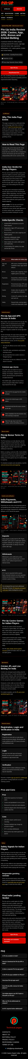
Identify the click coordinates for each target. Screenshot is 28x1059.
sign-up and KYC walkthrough (19, 777)
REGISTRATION (9, 13)
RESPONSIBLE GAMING (10, 1042)
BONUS (3, 17)
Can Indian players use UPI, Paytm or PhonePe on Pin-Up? (12, 994)
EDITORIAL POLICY (9, 1037)
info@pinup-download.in (15, 1048)
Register (19, 9)
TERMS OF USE (7, 1044)
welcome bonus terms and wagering (10, 465)
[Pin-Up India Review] (7, 3)
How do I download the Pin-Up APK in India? (13, 962)
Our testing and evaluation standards (11, 940)
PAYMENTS (10, 17)
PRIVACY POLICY (8, 1039)
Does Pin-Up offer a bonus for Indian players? (12, 987)
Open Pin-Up (14, 67)
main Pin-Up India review (15, 127)
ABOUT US (6, 1034)
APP (2, 13)
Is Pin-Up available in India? (10, 956)
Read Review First (14, 72)
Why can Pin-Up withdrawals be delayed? (11, 1002)
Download (7, 9)
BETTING (22, 13)
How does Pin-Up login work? (10, 980)
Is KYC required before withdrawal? (12, 1008)
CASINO (17, 13)
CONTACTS (6, 1032)
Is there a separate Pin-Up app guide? (13, 969)
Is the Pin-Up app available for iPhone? (13, 974)
